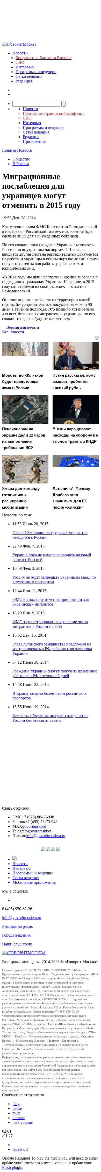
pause (17, 1108)
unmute (18, 1117)
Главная (9, 150)
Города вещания (16, 935)
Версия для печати (22, 327)
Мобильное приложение (34, 882)
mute (16, 1113)
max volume (22, 1122)
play (15, 1103)
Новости (20, 53)
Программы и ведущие (36, 71)
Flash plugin (12, 1167)
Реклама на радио (17, 926)
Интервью (25, 67)
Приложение (34, 141)
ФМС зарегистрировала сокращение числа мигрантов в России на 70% (50, 624)
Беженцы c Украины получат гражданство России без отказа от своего (50, 717)
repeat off (20, 1149)
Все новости (13, 332)
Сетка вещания (29, 76)
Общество (21, 159)
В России (20, 164)
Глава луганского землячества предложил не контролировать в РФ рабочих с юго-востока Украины (52, 649)
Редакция (24, 81)
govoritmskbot (34, 826)
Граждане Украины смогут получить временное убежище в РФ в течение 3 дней (54, 673)
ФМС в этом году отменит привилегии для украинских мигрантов (50, 601)
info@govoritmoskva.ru (45, 835)
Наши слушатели (17, 944)
